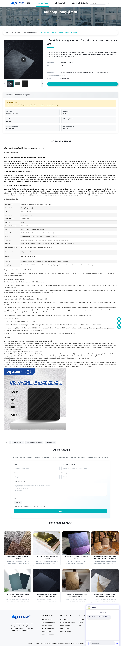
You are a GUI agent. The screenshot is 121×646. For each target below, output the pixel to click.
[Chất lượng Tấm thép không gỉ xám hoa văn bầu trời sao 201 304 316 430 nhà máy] (17, 580)
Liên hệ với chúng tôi (80, 3)
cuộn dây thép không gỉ (48, 628)
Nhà (28, 3)
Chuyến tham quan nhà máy (67, 622)
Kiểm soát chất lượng (65, 625)
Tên (15, 473)
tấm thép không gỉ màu (30, 32)
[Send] (117, 643)
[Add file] (88, 643)
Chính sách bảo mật (33, 643)
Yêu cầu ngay (82, 84)
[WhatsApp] (119, 319)
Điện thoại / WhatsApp (68, 464)
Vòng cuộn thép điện (47, 625)
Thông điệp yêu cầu (20, 482)
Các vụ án (81, 619)
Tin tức (81, 622)
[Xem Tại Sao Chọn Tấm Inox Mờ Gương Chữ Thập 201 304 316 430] (23, 59)
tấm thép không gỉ (46, 631)
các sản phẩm (43, 3)
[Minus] (117, 607)
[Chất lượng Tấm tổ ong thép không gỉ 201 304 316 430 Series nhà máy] (46, 543)
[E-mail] (119, 323)
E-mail (16, 464)
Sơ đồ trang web (64, 628)
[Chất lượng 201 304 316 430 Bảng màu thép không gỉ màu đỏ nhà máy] (76, 543)
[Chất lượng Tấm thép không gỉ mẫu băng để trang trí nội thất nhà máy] (17, 543)
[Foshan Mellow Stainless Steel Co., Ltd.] (17, 3)
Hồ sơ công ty (64, 619)
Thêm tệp (16, 499)
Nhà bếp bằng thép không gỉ (49, 622)
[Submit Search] (104, 3)
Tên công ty (64, 473)
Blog (80, 625)
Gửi (60, 511)
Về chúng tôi (60, 3)
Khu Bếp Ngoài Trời (47, 619)
